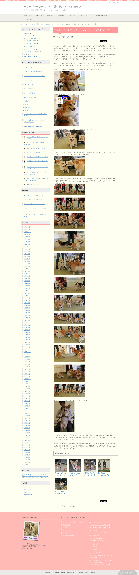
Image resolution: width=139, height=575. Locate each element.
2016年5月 (27, 396)
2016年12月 (27, 379)
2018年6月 (27, 335)
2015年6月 (27, 423)
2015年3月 (27, 430)
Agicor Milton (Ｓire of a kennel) (33, 126)
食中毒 (26, 104)
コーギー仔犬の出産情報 (33, 153)
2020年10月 (27, 273)
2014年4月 (27, 455)
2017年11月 (27, 352)
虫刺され (27, 107)
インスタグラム (28, 19)
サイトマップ (114, 2)
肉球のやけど (28, 110)
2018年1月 (27, 347)
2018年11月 (27, 322)
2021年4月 (27, 259)
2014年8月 (27, 445)
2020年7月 (27, 281)
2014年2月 (27, 459)
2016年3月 (27, 401)
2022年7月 (27, 234)
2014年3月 (27, 457)
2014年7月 (27, 447)
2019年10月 (27, 295)
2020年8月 (27, 278)
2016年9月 (27, 386)
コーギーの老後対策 (29, 93)
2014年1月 (27, 462)
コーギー (30, 474)
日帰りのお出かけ (30, 43)
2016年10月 (27, 384)
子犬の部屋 (50, 15)
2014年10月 (27, 442)
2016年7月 (27, 391)
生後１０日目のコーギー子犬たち (36, 148)
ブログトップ (27, 15)
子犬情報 (26, 33)
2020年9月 (27, 276)
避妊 (44, 477)
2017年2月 (27, 374)
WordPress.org (28, 494)
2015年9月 (27, 415)
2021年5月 (27, 256)
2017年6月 (27, 364)
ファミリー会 (68, 37)
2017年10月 (27, 354)
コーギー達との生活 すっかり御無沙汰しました (35, 215)
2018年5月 (27, 337)
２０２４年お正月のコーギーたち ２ (34, 199)
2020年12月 (27, 268)
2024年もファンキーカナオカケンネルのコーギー (35, 209)
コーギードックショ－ (30, 49)
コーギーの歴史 (28, 67)
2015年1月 (27, 435)
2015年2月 (27, 433)
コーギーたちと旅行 (30, 40)
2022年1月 (27, 244)
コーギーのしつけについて (31, 84)
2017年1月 (27, 376)
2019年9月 (27, 298)
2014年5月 (27, 452)
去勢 (37, 477)
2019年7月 (27, 303)
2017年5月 (27, 366)
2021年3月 (27, 261)
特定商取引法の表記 (101, 15)
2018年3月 (27, 342)
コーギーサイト (67, 533)
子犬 (39, 477)
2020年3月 (27, 283)
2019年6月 (27, 305)
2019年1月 (27, 317)
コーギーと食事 (36, 474)
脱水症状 (27, 101)
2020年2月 (27, 286)
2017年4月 (27, 369)
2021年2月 (27, 263)
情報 (42, 477)
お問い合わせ (72, 15)
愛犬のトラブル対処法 (30, 97)
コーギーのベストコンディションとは (34, 76)
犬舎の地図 (61, 15)
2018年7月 (27, 332)
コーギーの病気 (28, 89)
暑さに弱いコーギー (32, 184)
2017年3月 (27, 371)
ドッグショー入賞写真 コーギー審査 (37, 157)
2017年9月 (27, 357)
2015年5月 (27, 425)
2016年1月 (27, 406)
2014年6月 (27, 450)
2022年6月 (27, 237)
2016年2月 (27, 403)
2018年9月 (27, 327)
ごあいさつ (39, 15)
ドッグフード (42, 476)
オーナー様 (24, 474)
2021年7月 (27, 254)
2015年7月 (27, 420)
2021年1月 (27, 266)
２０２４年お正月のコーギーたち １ (34, 204)
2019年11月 (27, 293)
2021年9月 (27, 249)
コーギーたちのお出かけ (30, 38)
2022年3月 (27, 239)
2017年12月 (27, 349)
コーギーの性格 (28, 80)
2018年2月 (27, 344)
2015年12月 (27, 408)
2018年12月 (27, 320)
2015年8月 (27, 418)
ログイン (26, 487)
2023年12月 (27, 232)
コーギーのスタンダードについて (33, 71)
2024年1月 (27, 229)
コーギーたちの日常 (29, 46)
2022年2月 (27, 241)
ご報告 (25, 54)
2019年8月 (27, 300)
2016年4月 (27, 398)
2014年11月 (27, 440)
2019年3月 (27, 312)
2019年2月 (27, 315)
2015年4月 (27, 428)
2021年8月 (27, 251)
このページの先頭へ (127, 573)
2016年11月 (27, 381)
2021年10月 (27, 246)
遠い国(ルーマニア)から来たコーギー (34, 195)
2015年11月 (27, 410)
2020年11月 (27, 271)
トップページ (66, 525)
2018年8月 (27, 330)
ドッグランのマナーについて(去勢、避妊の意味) (35, 114)
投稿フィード (27, 489)
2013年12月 (27, 464)
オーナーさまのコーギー (30, 56)
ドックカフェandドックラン (31, 51)
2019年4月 (27, 310)
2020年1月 (27, 288)
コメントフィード (29, 492)
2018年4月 (27, 339)
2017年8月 (27, 359)
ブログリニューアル (30, 477)
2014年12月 (27, 437)
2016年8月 (27, 388)
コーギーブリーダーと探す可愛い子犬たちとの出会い (51, 6)
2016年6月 (27, 393)
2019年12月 (27, 290)
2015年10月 (27, 413)
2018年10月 (27, 325)
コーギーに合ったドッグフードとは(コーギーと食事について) (35, 121)
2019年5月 (27, 308)
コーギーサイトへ (86, 15)
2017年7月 (27, 361)
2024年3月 (27, 227)
